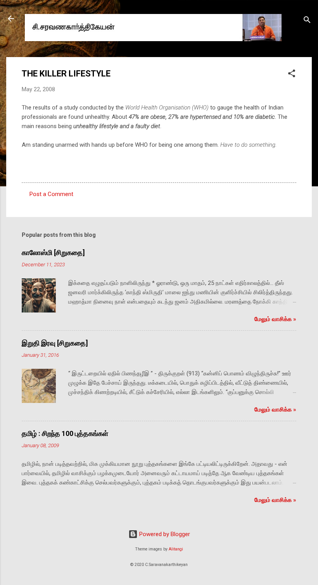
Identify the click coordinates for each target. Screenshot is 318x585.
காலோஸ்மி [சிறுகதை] (53, 252)
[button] (291, 75)
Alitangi (176, 549)
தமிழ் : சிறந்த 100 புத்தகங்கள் (65, 433)
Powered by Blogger (164, 534)
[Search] (307, 21)
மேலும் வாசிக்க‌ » (275, 319)
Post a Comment (51, 194)
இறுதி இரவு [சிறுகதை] (55, 343)
